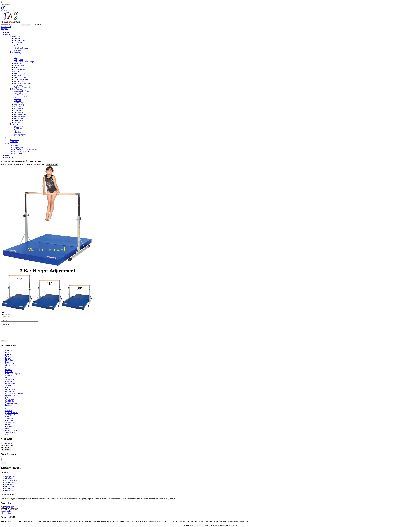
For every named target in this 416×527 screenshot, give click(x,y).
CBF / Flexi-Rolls (11, 480)
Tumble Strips (18, 81)
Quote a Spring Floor (17, 148)
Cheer (16, 46)
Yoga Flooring (19, 105)
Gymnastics (15, 52)
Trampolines (9, 399)
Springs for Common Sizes (23, 87)
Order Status (14, 142)
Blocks (7, 387)
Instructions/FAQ (7, 511)
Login (3, 6)
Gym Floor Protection (21, 97)
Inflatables (17, 132)
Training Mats (18, 108)
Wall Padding (18, 118)
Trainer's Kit (9, 422)
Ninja (16, 44)
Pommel (8, 358)
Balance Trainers (11, 430)
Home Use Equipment (12, 374)
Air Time (14, 124)
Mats (7, 377)
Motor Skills (15, 36)
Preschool (17, 38)
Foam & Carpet (19, 103)
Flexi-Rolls (17, 93)
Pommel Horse (19, 65)
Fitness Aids (9, 424)
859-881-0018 (6, 27)
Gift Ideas (8, 411)
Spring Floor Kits (20, 77)
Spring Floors (18, 60)
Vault (15, 58)
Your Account (14, 140)
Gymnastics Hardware (12, 368)
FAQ (7, 155)
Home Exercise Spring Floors (24, 79)
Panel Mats (17, 110)
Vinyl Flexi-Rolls (20, 95)
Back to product (52, 164)
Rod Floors (18, 128)
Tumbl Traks (18, 126)
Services (8, 138)
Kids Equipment (19, 42)
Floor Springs (10, 395)
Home (7, 32)
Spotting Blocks (19, 116)
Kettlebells (8, 426)
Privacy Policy (6, 513)
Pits (15, 130)
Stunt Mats (17, 122)
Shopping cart (8, 443)
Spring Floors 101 (20, 73)
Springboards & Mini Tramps (24, 62)
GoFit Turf (17, 99)
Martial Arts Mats (20, 114)
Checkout (6, 449)
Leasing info (9, 490)
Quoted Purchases (11, 413)
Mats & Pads (16, 107)
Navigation (4, 29)
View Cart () (10, 10)
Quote (7, 144)
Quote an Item (14, 146)
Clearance (17, 50)
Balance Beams (19, 56)
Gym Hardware (19, 69)
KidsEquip (9, 372)
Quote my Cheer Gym (17, 153)
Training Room (10, 415)
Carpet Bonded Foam (21, 91)
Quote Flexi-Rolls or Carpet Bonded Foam (24, 149)
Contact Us (9, 157)
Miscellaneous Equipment (14, 366)
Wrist (7, 417)
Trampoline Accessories (22, 136)
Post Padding (18, 120)
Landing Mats (18, 112)
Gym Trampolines (20, 134)
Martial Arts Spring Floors (23, 83)
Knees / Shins (10, 420)
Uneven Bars (18, 54)
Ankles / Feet (9, 418)
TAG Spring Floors (20, 75)
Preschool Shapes (20, 40)
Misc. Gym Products (21, 48)
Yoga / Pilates (10, 432)
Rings (16, 67)
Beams (7, 352)
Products (8, 34)
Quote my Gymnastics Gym (19, 151)
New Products (10, 409)
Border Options (19, 85)
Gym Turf (17, 101)
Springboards (9, 364)
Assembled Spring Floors (14, 393)
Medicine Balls (10, 428)
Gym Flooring (16, 89)
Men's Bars (18, 64)
